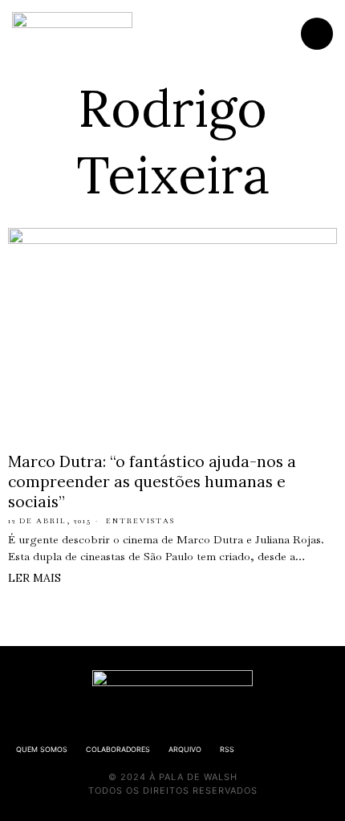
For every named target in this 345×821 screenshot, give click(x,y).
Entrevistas (140, 521)
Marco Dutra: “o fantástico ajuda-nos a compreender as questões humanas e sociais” (152, 481)
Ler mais (34, 578)
